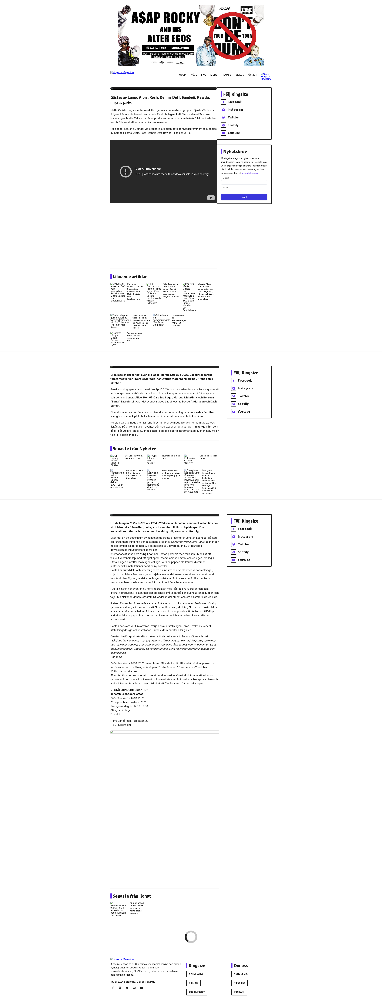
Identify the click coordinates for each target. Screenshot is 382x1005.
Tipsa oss (239, 983)
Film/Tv (226, 74)
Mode (213, 74)
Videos (239, 74)
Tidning (193, 983)
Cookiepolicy (197, 992)
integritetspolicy (250, 173)
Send (244, 197)
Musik (182, 74)
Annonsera (241, 974)
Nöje (194, 74)
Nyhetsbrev (196, 974)
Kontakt (239, 992)
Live (203, 74)
